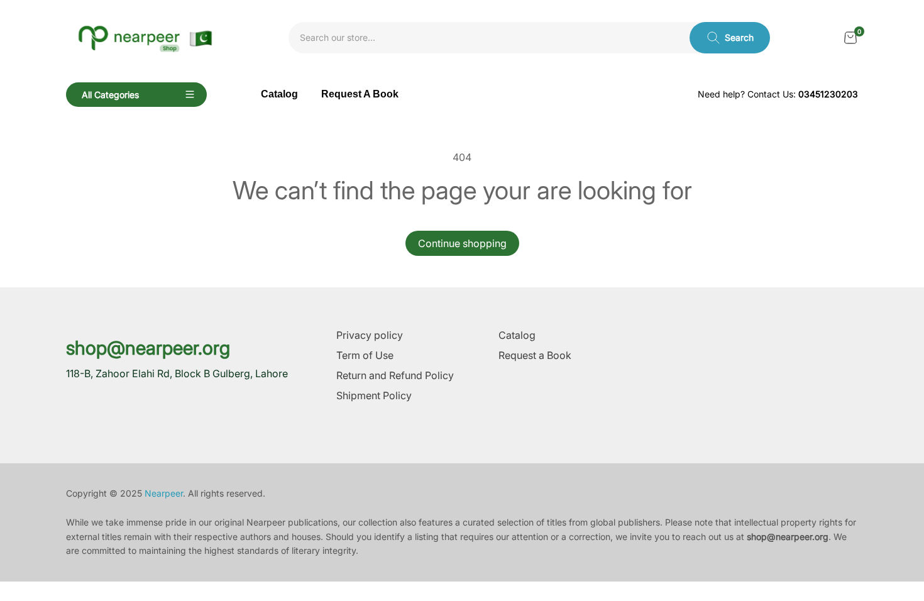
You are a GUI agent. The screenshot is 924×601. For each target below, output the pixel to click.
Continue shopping (462, 243)
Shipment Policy (374, 395)
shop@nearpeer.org (148, 347)
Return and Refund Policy (395, 375)
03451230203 (828, 94)
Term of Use (364, 355)
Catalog (517, 335)
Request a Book (534, 355)
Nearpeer (164, 493)
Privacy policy (369, 335)
